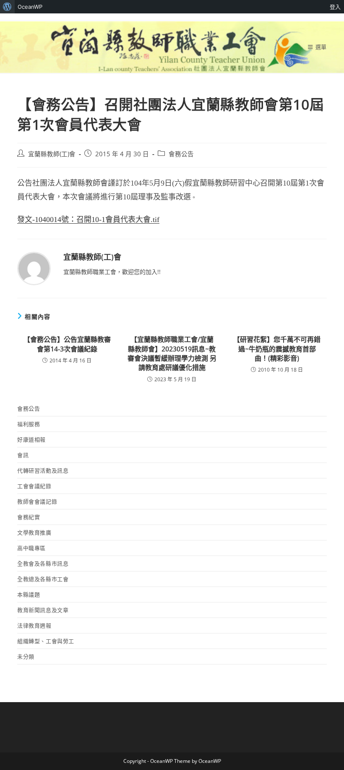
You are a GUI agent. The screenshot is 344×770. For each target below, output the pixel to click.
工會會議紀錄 (34, 486)
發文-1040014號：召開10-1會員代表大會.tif (88, 219)
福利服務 (28, 424)
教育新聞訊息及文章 (42, 610)
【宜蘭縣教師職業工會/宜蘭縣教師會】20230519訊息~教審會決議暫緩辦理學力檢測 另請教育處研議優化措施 (172, 353)
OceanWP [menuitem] (30, 6)
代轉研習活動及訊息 (42, 470)
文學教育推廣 (34, 532)
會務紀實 (28, 517)
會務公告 (181, 154)
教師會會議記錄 (37, 501)
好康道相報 (31, 439)
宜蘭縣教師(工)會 (52, 154)
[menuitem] (7, 6)
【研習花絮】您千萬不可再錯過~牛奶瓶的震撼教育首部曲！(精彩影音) (277, 349)
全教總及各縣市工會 (42, 579)
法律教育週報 (34, 625)
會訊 (23, 455)
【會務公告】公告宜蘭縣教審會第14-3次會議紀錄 (67, 344)
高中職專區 (31, 548)
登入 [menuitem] (335, 6)
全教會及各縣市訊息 (42, 563)
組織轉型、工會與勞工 (45, 641)
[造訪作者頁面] (34, 268)
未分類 (25, 656)
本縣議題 (28, 594)
